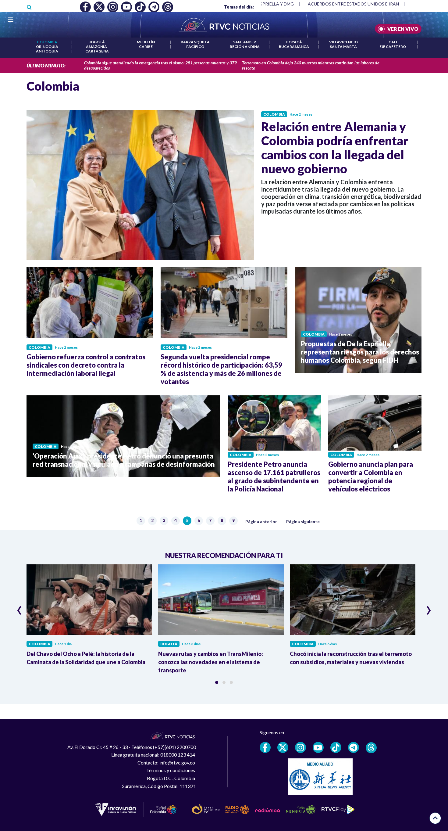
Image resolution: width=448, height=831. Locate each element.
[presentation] (19, 608)
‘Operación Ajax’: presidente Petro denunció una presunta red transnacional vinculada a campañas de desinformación (124, 460)
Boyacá (294, 42)
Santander (244, 42)
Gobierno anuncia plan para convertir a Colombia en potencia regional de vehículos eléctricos (370, 476)
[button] (216, 682)
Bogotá (96, 42)
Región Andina (245, 46)
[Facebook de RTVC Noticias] (265, 747)
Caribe (146, 46)
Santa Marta (343, 46)
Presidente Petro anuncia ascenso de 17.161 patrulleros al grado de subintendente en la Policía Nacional (274, 476)
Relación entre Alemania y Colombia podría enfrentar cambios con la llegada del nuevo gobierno (334, 147)
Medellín (146, 42)
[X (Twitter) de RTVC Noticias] (282, 747)
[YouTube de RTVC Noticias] (318, 747)
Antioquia (47, 51)
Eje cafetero (392, 46)
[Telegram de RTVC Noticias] (353, 747)
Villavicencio (343, 42)
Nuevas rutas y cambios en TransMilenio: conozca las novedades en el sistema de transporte (210, 662)
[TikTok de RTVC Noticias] (335, 747)
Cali (393, 42)
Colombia (47, 42)
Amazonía (96, 46)
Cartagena (97, 51)
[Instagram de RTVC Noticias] (300, 747)
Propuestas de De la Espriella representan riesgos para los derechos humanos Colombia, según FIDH (360, 352)
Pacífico (195, 46)
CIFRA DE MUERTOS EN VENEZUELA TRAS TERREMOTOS (365, 3)
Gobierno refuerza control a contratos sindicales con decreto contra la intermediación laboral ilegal (86, 365)
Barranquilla (195, 42)
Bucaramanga (294, 46)
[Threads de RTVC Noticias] (371, 747)
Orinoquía (47, 46)
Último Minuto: (46, 65)
